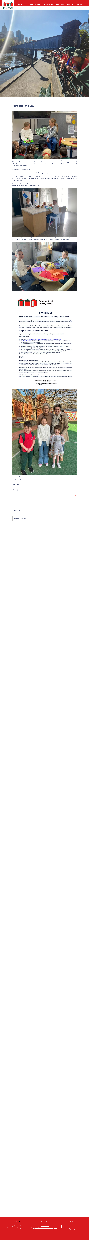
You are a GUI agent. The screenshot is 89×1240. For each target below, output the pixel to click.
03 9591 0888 (45, 1226)
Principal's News (17, 482)
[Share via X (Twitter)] (17, 490)
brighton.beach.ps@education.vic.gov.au (45, 1228)
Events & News (16, 479)
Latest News (15, 484)
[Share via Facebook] (13, 490)
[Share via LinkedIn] (22, 490)
